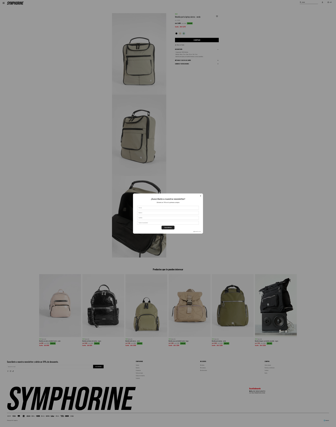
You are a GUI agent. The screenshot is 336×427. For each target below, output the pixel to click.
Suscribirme (168, 227)
